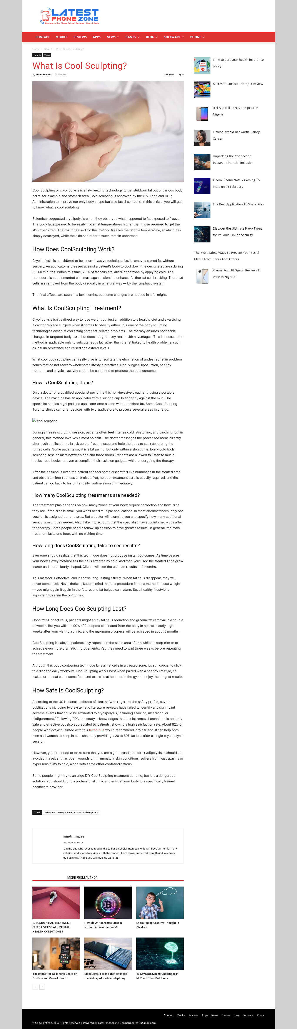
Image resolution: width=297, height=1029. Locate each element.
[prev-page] (35, 987)
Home (36, 49)
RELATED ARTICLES (48, 877)
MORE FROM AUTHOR (82, 877)
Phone (195, 37)
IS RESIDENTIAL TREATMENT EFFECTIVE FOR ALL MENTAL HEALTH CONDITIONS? (51, 927)
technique (96, 730)
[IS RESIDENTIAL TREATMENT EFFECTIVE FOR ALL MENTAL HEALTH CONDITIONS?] (56, 903)
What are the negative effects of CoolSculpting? (71, 812)
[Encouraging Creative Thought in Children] (160, 903)
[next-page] (42, 987)
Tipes (47, 55)
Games (130, 37)
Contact (42, 37)
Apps (97, 37)
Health (48, 49)
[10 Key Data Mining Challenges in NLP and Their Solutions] (160, 954)
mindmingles (44, 74)
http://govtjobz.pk (73, 842)
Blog (150, 37)
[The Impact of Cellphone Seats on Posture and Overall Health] (56, 954)
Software (172, 37)
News (111, 37)
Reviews (80, 37)
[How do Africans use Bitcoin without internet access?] (108, 903)
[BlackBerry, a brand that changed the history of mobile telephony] (108, 954)
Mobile (61, 37)
